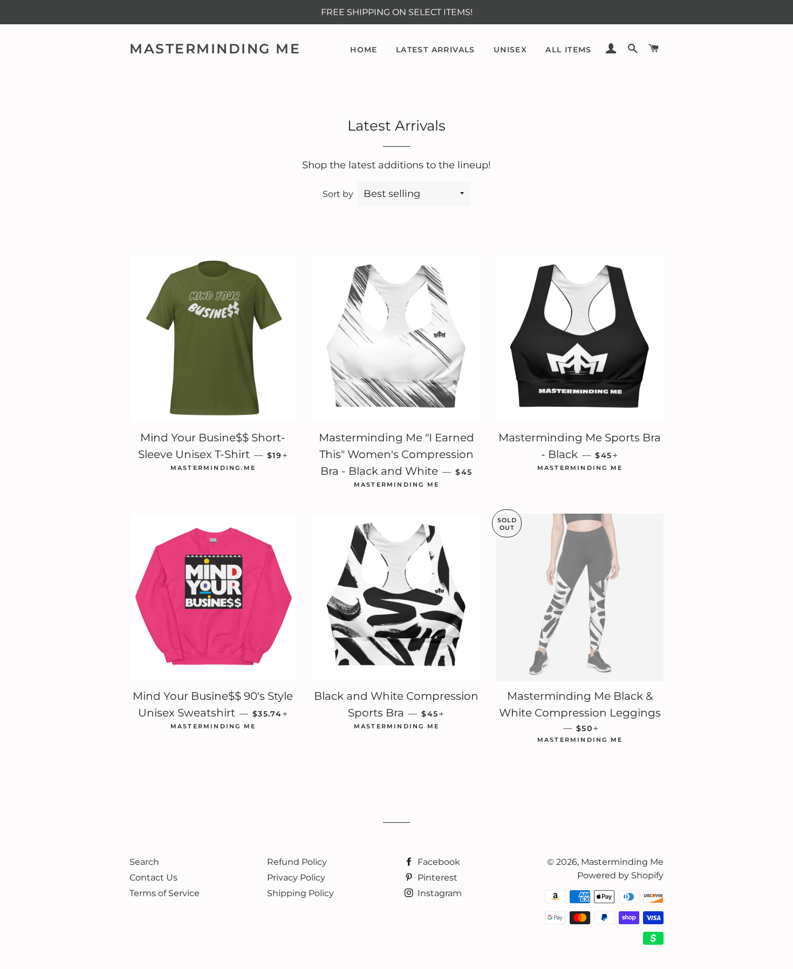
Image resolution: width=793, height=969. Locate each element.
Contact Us (153, 877)
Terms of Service (164, 893)
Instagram (438, 893)
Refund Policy (297, 862)
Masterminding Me (214, 48)
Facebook (437, 862)
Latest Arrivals (435, 49)
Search (144, 862)
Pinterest (436, 877)
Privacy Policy (296, 877)
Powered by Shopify (620, 875)
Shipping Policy (300, 893)
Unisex (510, 49)
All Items (568, 49)
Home (364, 49)
